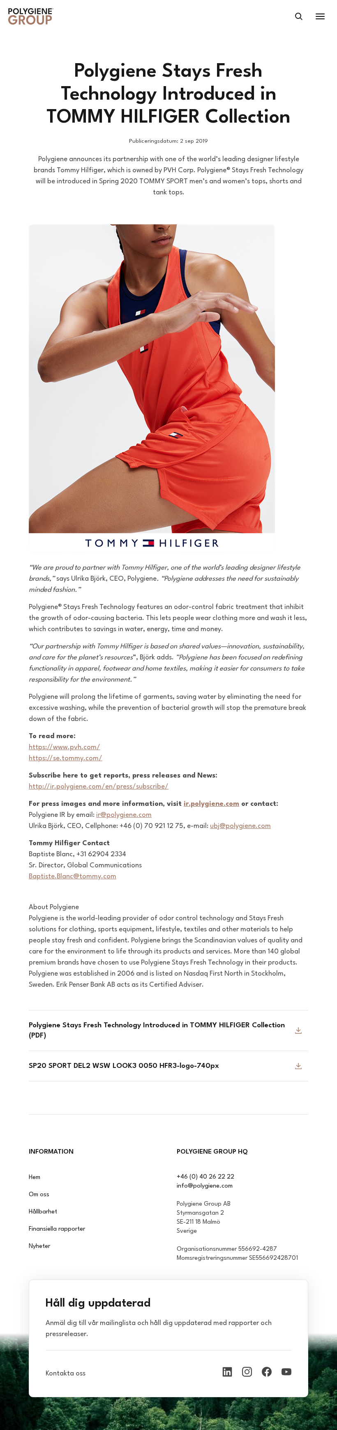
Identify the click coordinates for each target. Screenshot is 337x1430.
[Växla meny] (320, 16)
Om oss (39, 1195)
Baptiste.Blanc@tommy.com (72, 876)
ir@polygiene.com (124, 815)
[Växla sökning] (299, 16)
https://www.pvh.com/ (64, 747)
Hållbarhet (43, 1212)
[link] (30, 16)
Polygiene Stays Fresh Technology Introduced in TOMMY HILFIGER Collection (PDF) (157, 1030)
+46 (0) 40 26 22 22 (205, 1177)
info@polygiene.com (205, 1186)
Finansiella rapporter (57, 1229)
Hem (34, 1178)
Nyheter (39, 1246)
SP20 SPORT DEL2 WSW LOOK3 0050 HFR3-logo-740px (124, 1066)
